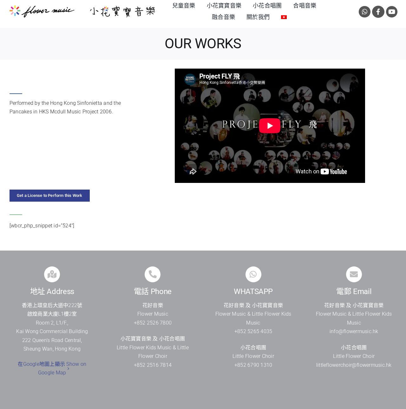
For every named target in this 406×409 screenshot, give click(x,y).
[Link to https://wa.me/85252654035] (364, 12)
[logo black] (122, 8)
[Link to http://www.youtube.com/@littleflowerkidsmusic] (392, 12)
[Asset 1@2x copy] (42, 8)
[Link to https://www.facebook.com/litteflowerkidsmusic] (378, 12)
